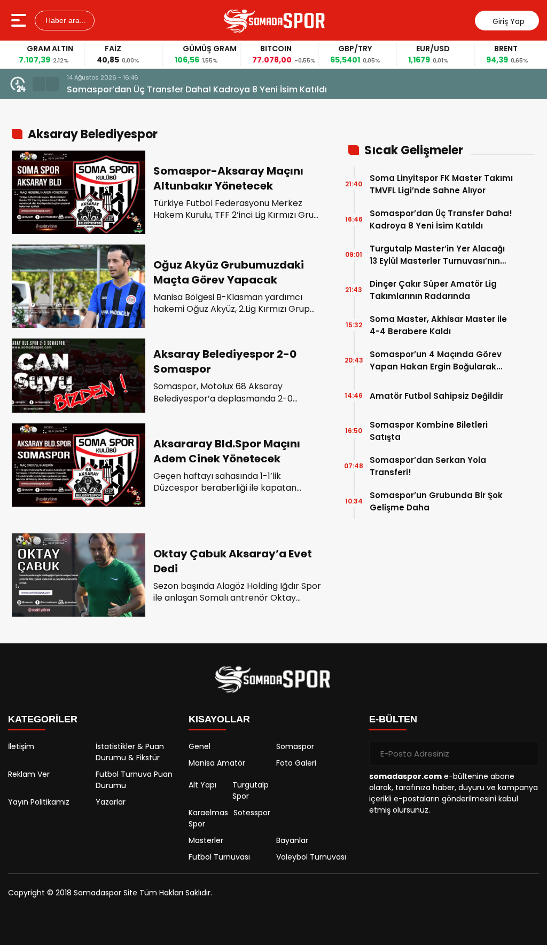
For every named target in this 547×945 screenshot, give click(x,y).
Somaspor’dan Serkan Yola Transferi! (428, 466)
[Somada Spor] (275, 20)
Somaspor (295, 746)
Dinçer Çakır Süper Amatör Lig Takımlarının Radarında (433, 290)
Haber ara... (64, 20)
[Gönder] (526, 753)
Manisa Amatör (217, 763)
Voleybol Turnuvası (311, 857)
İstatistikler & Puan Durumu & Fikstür (130, 752)
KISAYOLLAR (219, 719)
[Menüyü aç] (20, 20)
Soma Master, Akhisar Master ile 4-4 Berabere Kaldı (438, 325)
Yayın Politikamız (38, 802)
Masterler (206, 840)
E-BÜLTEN (393, 719)
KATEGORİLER (42, 719)
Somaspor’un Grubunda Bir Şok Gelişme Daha (436, 501)
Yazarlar (111, 802)
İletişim (21, 746)
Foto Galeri (296, 763)
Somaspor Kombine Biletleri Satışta (429, 431)
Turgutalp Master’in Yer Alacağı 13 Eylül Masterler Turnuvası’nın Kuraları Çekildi (437, 255)
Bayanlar (292, 840)
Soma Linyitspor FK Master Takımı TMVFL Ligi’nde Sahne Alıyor (441, 184)
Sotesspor (251, 812)
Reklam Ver (29, 774)
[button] (39, 84)
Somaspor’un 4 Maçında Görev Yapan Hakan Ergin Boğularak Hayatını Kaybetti (436, 361)
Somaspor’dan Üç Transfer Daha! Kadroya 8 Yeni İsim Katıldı (197, 89)
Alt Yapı (202, 784)
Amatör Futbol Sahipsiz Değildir (436, 395)
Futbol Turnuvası (219, 857)
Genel (199, 746)
